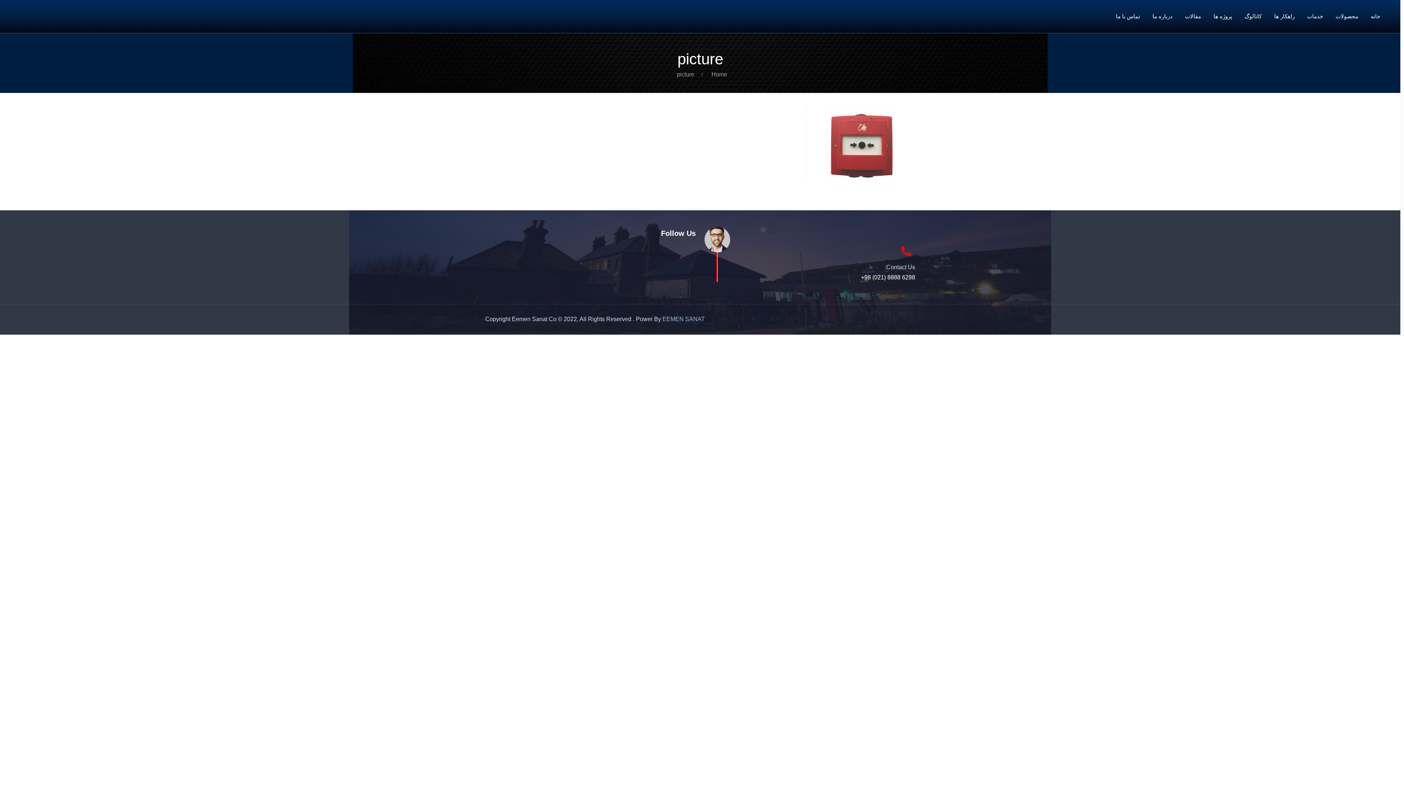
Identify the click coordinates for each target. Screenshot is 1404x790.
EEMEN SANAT (684, 319)
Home (719, 74)
